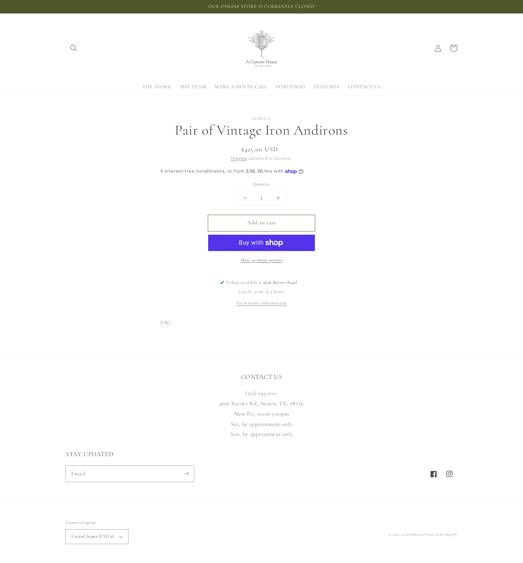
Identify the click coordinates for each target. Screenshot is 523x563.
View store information (261, 303)
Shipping (239, 158)
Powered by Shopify (441, 534)
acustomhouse (413, 534)
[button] (73, 48)
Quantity (261, 184)
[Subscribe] (186, 473)
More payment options (261, 259)
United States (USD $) (92, 536)
